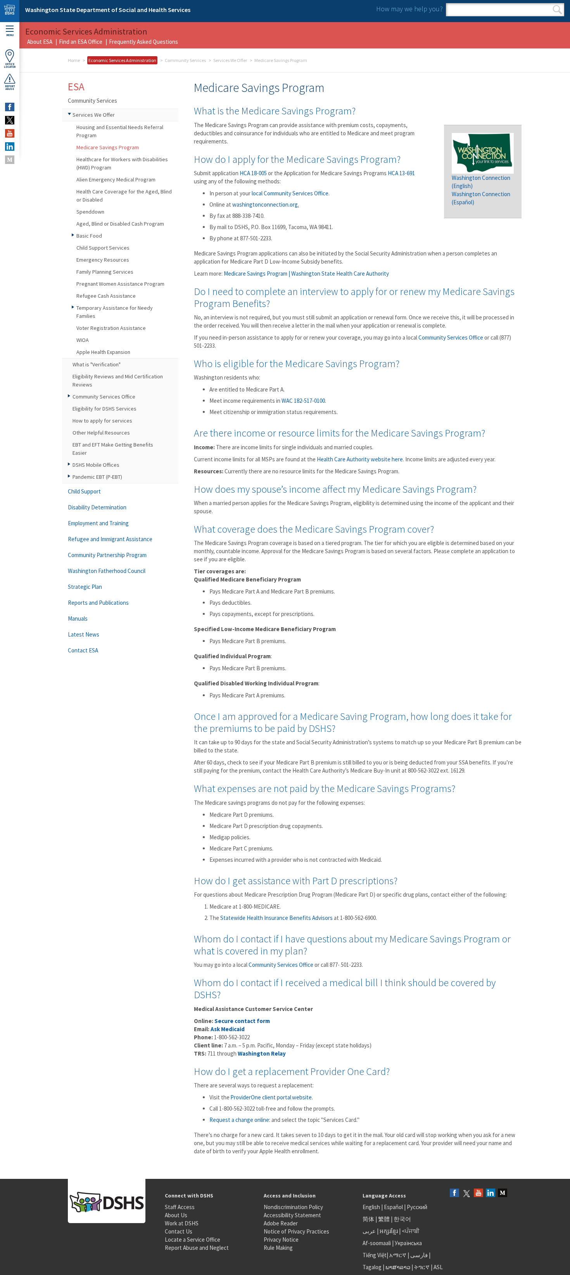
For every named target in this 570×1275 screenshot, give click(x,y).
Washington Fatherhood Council (106, 571)
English (372, 1207)
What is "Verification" (97, 364)
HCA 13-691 (401, 173)
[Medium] (502, 1193)
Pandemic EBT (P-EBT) (97, 476)
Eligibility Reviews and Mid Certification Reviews (118, 380)
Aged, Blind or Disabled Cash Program (120, 223)
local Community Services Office (290, 193)
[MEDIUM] (9, 159)
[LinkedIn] (490, 1193)
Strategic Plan (85, 586)
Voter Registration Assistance (111, 327)
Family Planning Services (104, 271)
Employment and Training (98, 523)
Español (393, 1207)
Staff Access (180, 1207)
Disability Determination (97, 507)
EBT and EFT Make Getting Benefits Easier (113, 448)
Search (557, 9)
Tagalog (372, 1267)
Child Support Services (103, 247)
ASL (438, 1267)
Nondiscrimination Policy (293, 1207)
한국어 (402, 1219)
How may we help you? (409, 9)
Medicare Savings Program (107, 147)
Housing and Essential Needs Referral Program (119, 131)
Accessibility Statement (292, 1215)
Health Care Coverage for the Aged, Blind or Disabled (124, 195)
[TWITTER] (9, 120)
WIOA (82, 339)
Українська (408, 1243)
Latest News (83, 634)
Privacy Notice (281, 1239)
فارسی (418, 1255)
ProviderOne (245, 1097)
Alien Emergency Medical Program (115, 179)
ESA (76, 86)
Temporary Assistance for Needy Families (114, 311)
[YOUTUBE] (9, 133)
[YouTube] (478, 1193)
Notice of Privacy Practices (296, 1231)
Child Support (84, 491)
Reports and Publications (98, 602)
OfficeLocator (10, 65)
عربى (369, 1231)
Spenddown (90, 211)
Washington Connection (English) (481, 190)
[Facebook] (454, 1193)
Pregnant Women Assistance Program (120, 283)
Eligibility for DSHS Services (104, 408)
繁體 (384, 1219)
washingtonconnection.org (265, 204)
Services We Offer (230, 60)
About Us (176, 1215)
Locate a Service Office (192, 1239)
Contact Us (178, 1231)
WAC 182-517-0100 (303, 400)
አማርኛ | (399, 1255)
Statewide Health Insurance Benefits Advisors (276, 917)
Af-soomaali (377, 1243)
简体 (368, 1219)
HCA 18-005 (253, 173)
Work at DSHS (182, 1223)
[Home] (9, 11)
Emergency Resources (102, 259)
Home (74, 60)
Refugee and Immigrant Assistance (110, 539)
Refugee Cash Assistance (106, 295)
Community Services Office (450, 337)
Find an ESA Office (80, 41)
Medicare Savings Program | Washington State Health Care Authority (306, 273)
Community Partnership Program (107, 555)
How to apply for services (102, 420)
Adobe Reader (281, 1223)
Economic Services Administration (122, 60)
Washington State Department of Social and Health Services (107, 10)
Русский (417, 1207)
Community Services (185, 60)
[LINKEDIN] (9, 146)
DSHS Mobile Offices (96, 464)
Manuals (78, 618)
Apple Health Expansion (103, 352)
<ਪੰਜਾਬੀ (411, 1231)
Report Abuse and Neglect (197, 1247)
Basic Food (89, 235)
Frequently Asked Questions (143, 41)
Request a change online (239, 1119)
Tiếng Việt (375, 1255)
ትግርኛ (422, 1267)
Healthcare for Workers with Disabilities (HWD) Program (122, 163)
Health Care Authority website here (360, 459)
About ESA (39, 41)
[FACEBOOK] (9, 107)
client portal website (286, 1097)
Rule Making (278, 1247)
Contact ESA (83, 650)
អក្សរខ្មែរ (389, 1231)
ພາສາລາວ (397, 1267)
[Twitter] (466, 1193)
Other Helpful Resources (101, 432)
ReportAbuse (10, 88)
